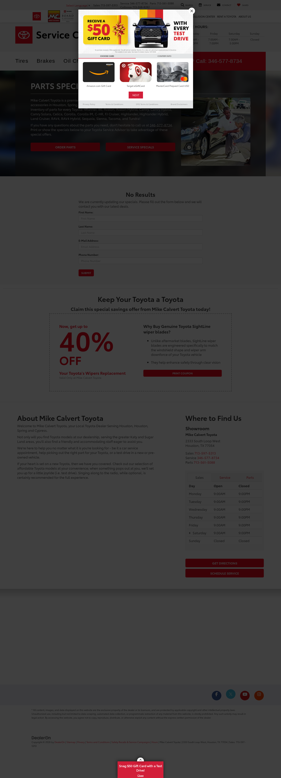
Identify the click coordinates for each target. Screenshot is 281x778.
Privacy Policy (89, 104)
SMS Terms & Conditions (147, 104)
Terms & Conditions (114, 104)
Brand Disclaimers (179, 104)
